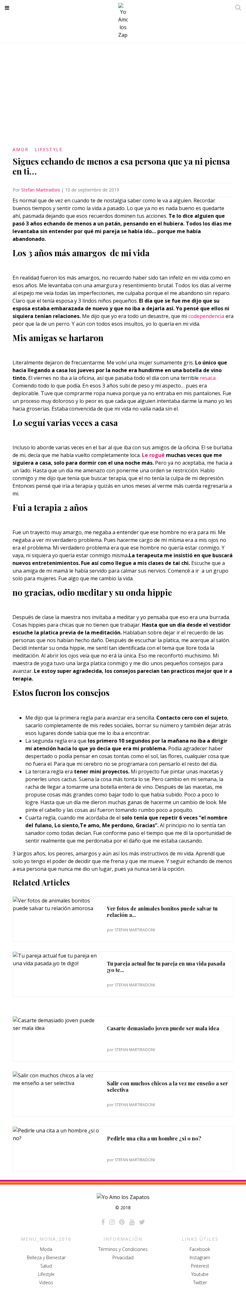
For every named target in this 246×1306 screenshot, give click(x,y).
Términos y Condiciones (123, 1249)
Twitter (200, 1282)
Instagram (200, 1257)
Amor (20, 149)
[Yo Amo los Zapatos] (123, 21)
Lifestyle (48, 149)
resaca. (208, 377)
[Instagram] (112, 1222)
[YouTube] (132, 1222)
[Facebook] (103, 1222)
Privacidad (123, 1257)
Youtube (200, 1274)
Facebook (200, 1249)
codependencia (206, 316)
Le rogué (153, 455)
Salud (46, 1266)
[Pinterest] (122, 1222)
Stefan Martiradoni (40, 190)
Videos (46, 1282)
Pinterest (200, 1266)
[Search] (236, 7)
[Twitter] (142, 1222)
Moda (46, 1249)
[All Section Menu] (8, 7)
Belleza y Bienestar (46, 1257)
